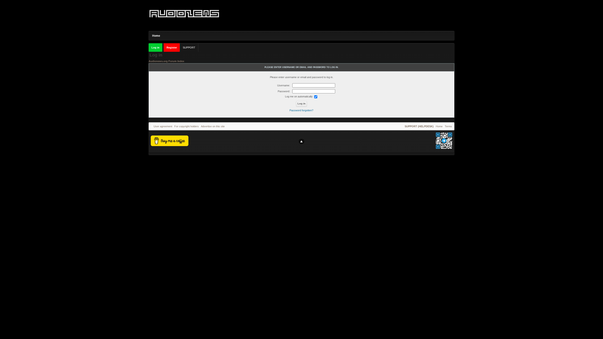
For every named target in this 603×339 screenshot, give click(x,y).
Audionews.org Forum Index (166, 61)
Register (172, 47)
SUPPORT (189, 47)
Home (156, 35)
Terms (448, 126)
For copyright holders (186, 126)
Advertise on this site (213, 126)
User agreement (163, 126)
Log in (155, 47)
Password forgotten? (301, 110)
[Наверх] (301, 141)
